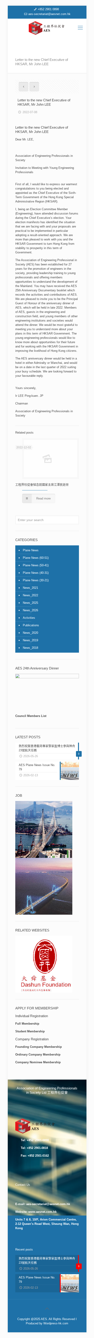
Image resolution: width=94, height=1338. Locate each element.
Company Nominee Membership (38, 1062)
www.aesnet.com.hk (42, 1211)
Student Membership (30, 1031)
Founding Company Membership (38, 1046)
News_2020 (30, 632)
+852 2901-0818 (37, 1148)
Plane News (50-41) (36, 565)
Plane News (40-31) (36, 572)
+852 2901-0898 (37, 1140)
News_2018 (30, 647)
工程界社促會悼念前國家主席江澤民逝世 (42, 484)
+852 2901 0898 (48, 9)
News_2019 (30, 640)
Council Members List (30, 716)
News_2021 (30, 587)
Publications (31, 625)
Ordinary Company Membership (37, 1054)
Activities (29, 617)
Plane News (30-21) (36, 580)
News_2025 (30, 602)
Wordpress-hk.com (55, 1323)
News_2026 (30, 610)
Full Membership (27, 1023)
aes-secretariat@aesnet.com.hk (49, 14)
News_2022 (30, 595)
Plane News (31, 550)
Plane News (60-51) (36, 557)
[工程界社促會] (47, 28)
